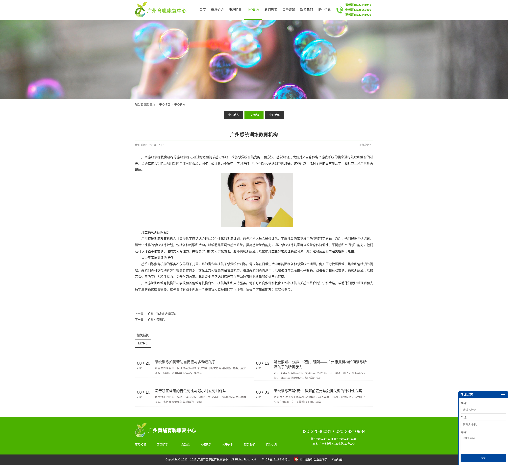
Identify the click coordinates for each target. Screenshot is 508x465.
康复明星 (235, 10)
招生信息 (324, 10)
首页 (202, 10)
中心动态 (253, 10)
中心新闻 (179, 104)
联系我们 (306, 10)
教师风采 (271, 10)
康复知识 (217, 10)
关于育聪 (288, 10)
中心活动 (274, 114)
